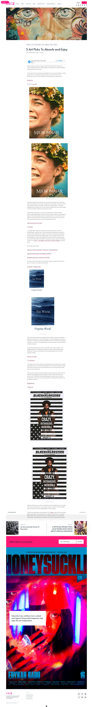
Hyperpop (47, 44)
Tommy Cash (46, 249)
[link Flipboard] (85, 694)
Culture (55, 44)
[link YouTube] (78, 5)
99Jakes (58, 240)
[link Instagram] (80, 5)
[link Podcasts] (76, 5)
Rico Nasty (53, 240)
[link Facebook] (82, 5)
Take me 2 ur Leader (31, 356)
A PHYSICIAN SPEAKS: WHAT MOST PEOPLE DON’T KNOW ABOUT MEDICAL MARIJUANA (62, 529)
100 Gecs (28, 44)
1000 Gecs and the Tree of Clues (34, 223)
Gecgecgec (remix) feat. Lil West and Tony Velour (38, 257)
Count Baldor (41, 240)
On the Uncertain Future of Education (29, 528)
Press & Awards (29, 696)
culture (51, 512)
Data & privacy (29, 698)
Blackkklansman (30, 383)
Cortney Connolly (35, 52)
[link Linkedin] (82, 697)
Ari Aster (35, 84)
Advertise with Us (41, 3)
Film (43, 44)
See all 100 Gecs (82, 512)
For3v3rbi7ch (32, 360)
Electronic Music (38, 44)
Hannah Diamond (53, 249)
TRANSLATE (5, 2)
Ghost (16, 703)
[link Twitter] (84, 5)
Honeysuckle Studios (51, 3)
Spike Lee (31, 387)
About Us (59, 3)
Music (51, 44)
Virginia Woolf (37, 266)
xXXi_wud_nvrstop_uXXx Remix (34, 249)
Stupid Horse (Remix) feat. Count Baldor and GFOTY (39, 253)
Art (32, 44)
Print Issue (28, 3)
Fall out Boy (47, 240)
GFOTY (36, 240)
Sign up (84, 2)
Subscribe (79, 541)
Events (34, 3)
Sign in (78, 2)
